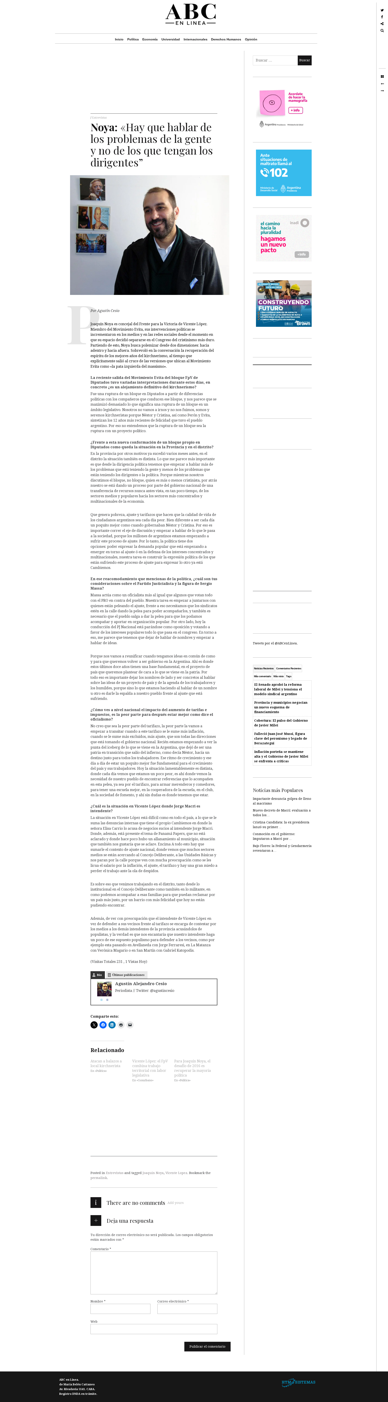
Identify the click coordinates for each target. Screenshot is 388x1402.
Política (133, 39)
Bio (99, 975)
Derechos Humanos (226, 39)
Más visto (278, 676)
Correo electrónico (173, 1301)
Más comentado (262, 676)
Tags (288, 676)
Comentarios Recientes (288, 668)
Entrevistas (99, 117)
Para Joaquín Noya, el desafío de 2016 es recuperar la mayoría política (192, 1068)
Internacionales (195, 39)
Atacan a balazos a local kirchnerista (106, 1063)
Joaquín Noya (153, 1173)
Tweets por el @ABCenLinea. (275, 643)
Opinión (251, 39)
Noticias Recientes (264, 668)
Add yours (176, 1203)
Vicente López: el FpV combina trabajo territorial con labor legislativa (150, 1068)
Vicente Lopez (176, 1173)
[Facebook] (105, 999)
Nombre (98, 1301)
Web (93, 1321)
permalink (98, 1178)
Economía (150, 39)
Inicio (119, 39)
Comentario (100, 1249)
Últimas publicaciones (128, 975)
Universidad (170, 39)
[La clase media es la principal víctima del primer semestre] (382, 91)
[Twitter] (99, 999)
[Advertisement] (153, 82)
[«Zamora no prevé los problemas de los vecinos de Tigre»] (382, 83)
